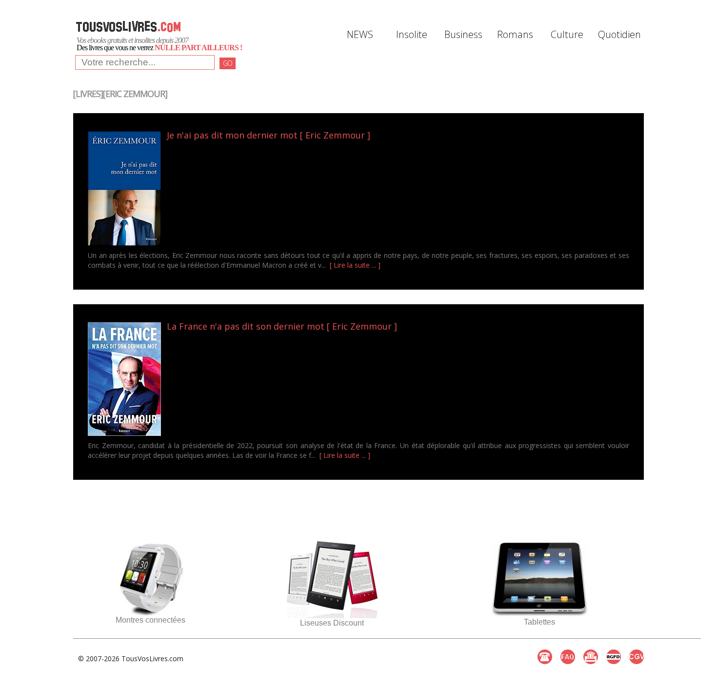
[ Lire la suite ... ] (355, 265)
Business (463, 34)
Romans (515, 34)
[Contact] (545, 656)
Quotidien (618, 34)
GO (227, 63)
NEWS (360, 34)
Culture (567, 34)
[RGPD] (613, 656)
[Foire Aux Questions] (567, 656)
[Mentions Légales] (590, 656)
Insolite (411, 34)
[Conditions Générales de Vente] (636, 656)
